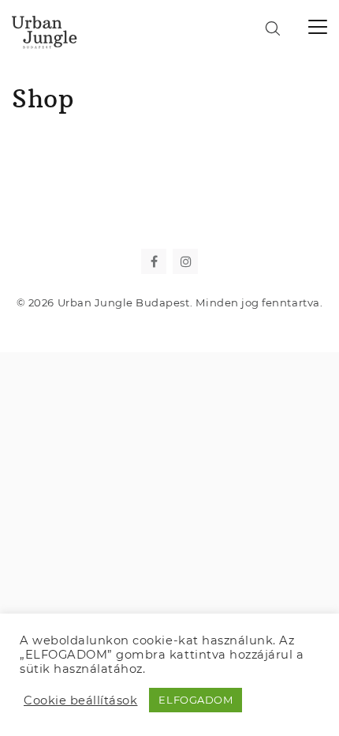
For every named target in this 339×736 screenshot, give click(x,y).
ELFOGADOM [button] (195, 699)
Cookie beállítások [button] (80, 700)
